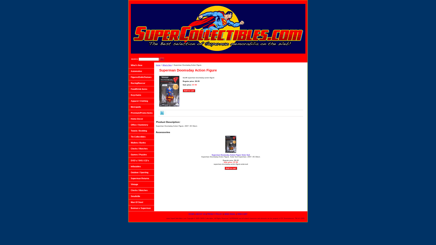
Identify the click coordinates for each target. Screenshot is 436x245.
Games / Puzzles (139, 154)
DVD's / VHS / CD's (140, 160)
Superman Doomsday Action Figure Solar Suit (231, 155)
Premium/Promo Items (142, 113)
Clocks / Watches (139, 149)
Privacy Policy (263, 2)
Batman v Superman (141, 208)
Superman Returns (140, 178)
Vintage (134, 184)
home (231, 2)
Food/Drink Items (139, 89)
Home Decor (137, 119)
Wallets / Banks (138, 143)
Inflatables (136, 166)
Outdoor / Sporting (139, 172)
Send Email (282, 2)
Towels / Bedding (139, 131)
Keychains (136, 95)
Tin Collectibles (138, 137)
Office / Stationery (139, 125)
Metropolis (136, 107)
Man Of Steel (137, 202)
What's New (167, 65)
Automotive (136, 71)
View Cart (299, 2)
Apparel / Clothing (139, 101)
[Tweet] (162, 114)
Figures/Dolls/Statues (141, 77)
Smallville (135, 196)
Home (158, 65)
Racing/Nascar (138, 83)
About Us (245, 2)
